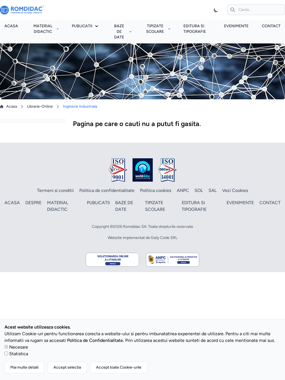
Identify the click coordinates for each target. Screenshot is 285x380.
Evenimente (236, 26)
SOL (199, 190)
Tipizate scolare (155, 29)
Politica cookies (155, 190)
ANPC (183, 190)
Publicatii (82, 26)
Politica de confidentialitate (106, 190)
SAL (212, 190)
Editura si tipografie (194, 206)
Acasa (11, 26)
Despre (33, 202)
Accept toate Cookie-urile (118, 367)
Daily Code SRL (164, 237)
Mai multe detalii (24, 367)
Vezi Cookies (235, 190)
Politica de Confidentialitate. (95, 340)
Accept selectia (67, 367)
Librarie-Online (40, 106)
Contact (271, 26)
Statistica (18, 353)
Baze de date (119, 32)
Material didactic (42, 29)
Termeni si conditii (55, 190)
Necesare (18, 347)
